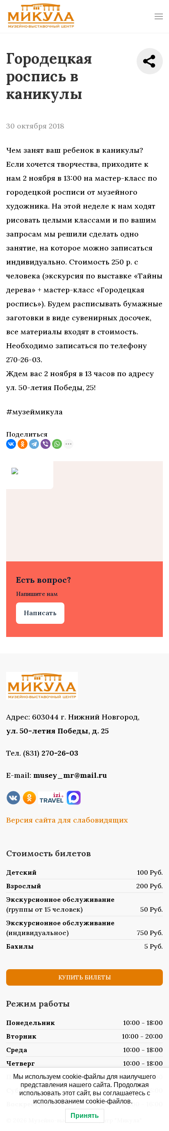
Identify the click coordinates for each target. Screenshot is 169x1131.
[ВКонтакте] (11, 444)
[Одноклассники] (22, 444)
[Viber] (45, 444)
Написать (40, 613)
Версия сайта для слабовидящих (67, 820)
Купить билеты (84, 977)
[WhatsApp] (57, 444)
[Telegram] (34, 444)
